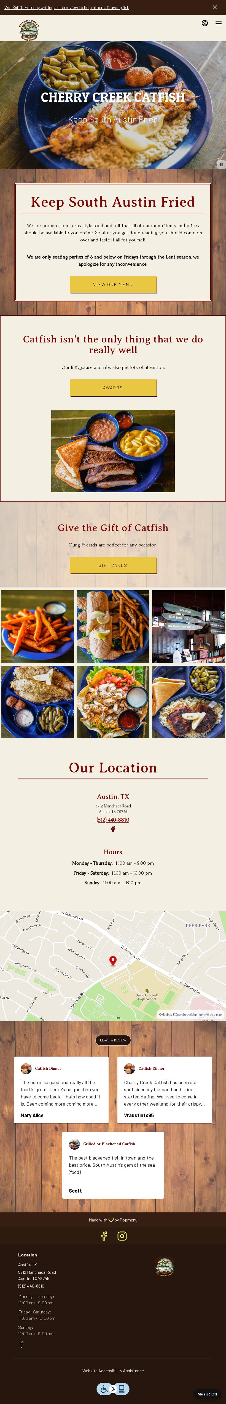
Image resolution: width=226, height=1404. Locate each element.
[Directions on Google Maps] (113, 965)
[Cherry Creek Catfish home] (29, 29)
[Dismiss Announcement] (215, 7)
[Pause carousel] (221, 164)
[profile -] (204, 23)
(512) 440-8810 (31, 1285)
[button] (37, 626)
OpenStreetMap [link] (186, 1014)
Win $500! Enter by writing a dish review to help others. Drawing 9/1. (66, 7)
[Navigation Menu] (218, 23)
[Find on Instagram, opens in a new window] (122, 1237)
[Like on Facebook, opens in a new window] (113, 831)
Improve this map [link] (210, 1014)
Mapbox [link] (167, 1014)
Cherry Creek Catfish (164, 1264)
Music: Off (207, 1394)
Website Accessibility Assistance (113, 1370)
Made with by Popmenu (71, 1219)
